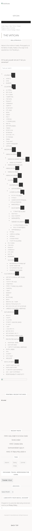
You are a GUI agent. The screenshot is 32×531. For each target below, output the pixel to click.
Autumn (7, 462)
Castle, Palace (5, 26)
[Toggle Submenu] (13, 75)
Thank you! (7, 480)
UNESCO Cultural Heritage (8, 30)
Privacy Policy (13, 505)
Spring (15, 462)
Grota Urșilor (16, 440)
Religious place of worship (8, 28)
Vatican (18, 30)
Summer (23, 462)
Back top (14, 525)
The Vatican (11, 35)
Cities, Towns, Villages (15, 26)
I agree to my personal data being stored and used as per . (15, 504)
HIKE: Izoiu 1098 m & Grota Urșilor (16, 436)
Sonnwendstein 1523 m (16, 448)
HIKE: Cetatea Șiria (16, 444)
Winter (15, 466)
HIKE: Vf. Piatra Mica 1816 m (16, 452)
